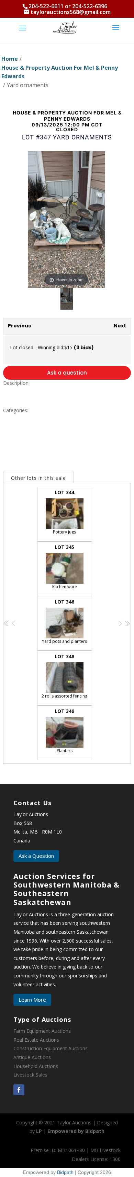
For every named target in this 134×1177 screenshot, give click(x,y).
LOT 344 (64, 512)
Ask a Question (36, 855)
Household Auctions (35, 1066)
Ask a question (67, 372)
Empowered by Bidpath (75, 1131)
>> (127, 623)
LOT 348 (64, 676)
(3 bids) (84, 347)
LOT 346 (64, 621)
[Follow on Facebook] (18, 1089)
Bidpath (65, 1172)
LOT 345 (64, 567)
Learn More (32, 999)
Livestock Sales (30, 1074)
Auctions (78, 1048)
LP (39, 1131)
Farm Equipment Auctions (42, 1031)
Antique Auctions (32, 1057)
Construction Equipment (40, 1048)
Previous (19, 325)
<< (7, 623)
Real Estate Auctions (36, 1040)
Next (120, 325)
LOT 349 (64, 731)
